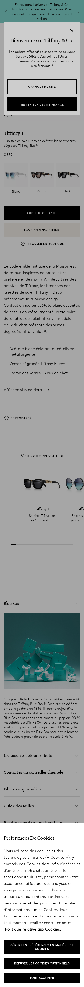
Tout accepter (42, 978)
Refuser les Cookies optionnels (42, 963)
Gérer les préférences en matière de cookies (42, 947)
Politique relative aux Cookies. (33, 929)
